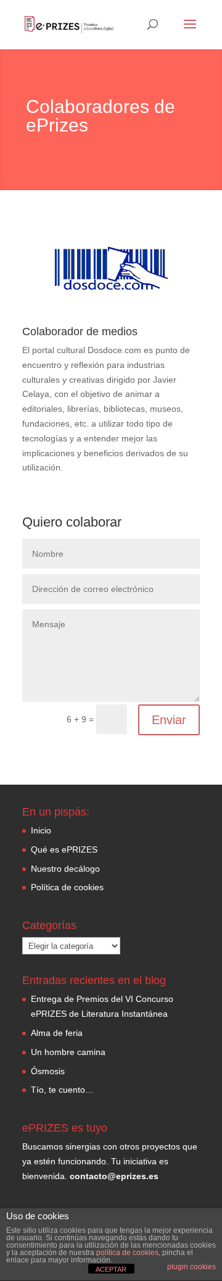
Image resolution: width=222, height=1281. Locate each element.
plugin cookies (191, 1266)
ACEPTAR (111, 1269)
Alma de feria (57, 1033)
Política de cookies (67, 887)
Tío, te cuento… (62, 1090)
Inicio (41, 830)
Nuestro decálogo (65, 869)
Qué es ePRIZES (64, 849)
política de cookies (127, 1252)
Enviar (169, 720)
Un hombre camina (68, 1052)
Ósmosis (48, 1071)
